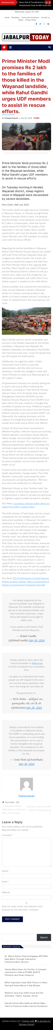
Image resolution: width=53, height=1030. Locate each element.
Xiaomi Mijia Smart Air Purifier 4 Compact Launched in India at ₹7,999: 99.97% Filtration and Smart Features (25, 972)
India (36, 118)
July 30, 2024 (37, 640)
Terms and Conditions (30, 17)
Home (7, 17)
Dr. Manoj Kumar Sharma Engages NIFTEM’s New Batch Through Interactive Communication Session (26, 959)
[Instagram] (45, 24)
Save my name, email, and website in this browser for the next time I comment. (22, 908)
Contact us (45, 17)
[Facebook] (36, 24)
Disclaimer (15, 17)
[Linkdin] (48, 24)
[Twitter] (40, 24)
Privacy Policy (30, 20)
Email (5, 882)
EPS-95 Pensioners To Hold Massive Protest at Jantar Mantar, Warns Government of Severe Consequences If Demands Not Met (25, 581)
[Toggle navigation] (10, 47)
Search (44, 937)
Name (6, 871)
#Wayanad (37, 663)
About (20, 20)
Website (6, 892)
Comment (7, 835)
